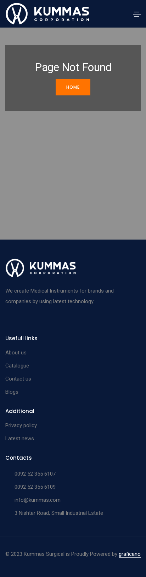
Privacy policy (21, 425)
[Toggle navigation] (137, 14)
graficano (130, 554)
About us (16, 352)
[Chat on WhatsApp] (11, 560)
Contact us (18, 379)
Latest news (19, 438)
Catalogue (17, 366)
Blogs (11, 392)
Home (73, 87)
